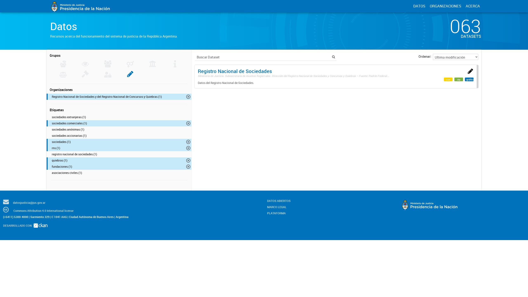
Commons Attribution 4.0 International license (43, 211)
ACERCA (473, 6)
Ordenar (424, 56)
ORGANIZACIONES (445, 6)
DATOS (419, 6)
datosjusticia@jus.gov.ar (29, 203)
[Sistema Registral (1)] (130, 76)
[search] (333, 57)
